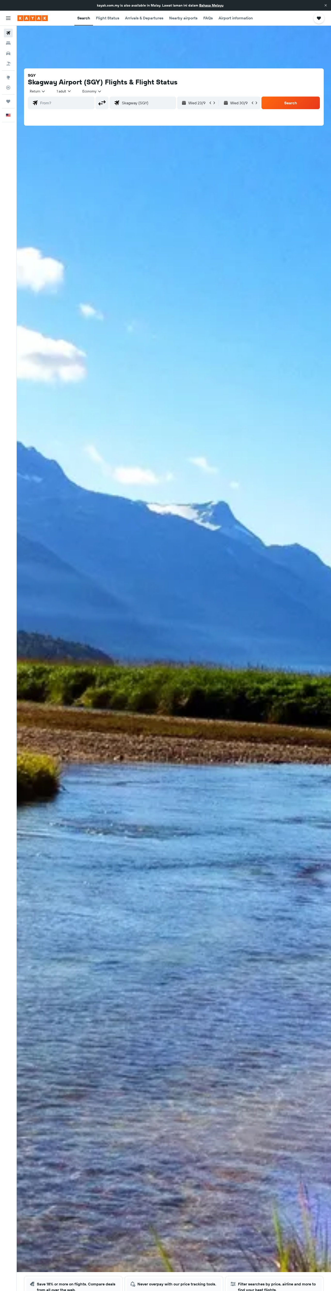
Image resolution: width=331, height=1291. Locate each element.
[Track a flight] (8, 87)
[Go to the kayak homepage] (32, 18)
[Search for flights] (8, 33)
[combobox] (37, 91)
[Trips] (8, 101)
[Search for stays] (8, 43)
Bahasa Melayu (211, 5)
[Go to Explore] (8, 77)
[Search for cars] (8, 53)
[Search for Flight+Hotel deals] (8, 63)
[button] (325, 5)
